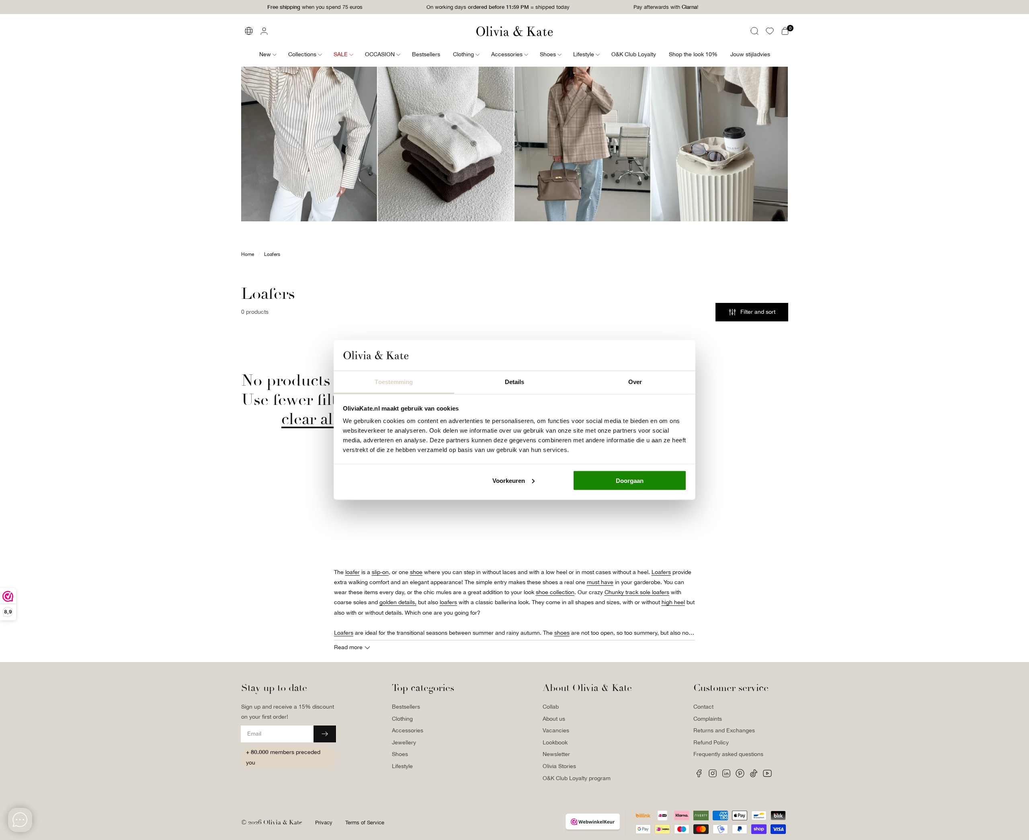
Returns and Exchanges (724, 730)
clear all (309, 419)
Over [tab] (635, 381)
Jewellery (404, 742)
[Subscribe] (325, 734)
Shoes (400, 754)
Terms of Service (364, 823)
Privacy (323, 823)
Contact (703, 706)
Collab (551, 706)
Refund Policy (711, 742)
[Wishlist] (769, 31)
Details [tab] (515, 381)
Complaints (707, 718)
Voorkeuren (508, 480)
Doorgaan (630, 480)
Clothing (402, 718)
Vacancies (556, 730)
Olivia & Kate (282, 822)
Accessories (407, 730)
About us (554, 718)
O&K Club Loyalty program (577, 778)
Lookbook (555, 742)
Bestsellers (406, 706)
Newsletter (556, 754)
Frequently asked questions (728, 754)
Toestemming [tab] (394, 381)
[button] (754, 31)
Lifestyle (402, 766)
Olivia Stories (559, 766)
